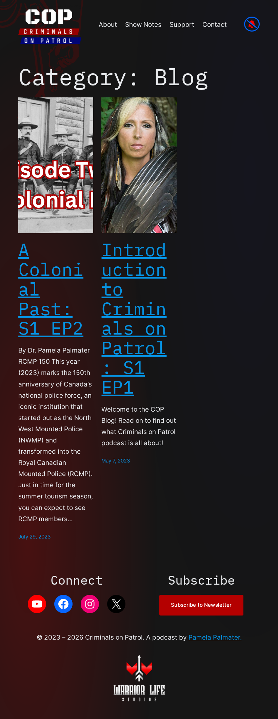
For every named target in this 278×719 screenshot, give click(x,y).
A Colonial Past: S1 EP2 (50, 289)
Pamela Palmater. (215, 637)
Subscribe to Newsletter (201, 605)
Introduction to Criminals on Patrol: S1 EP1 (133, 318)
